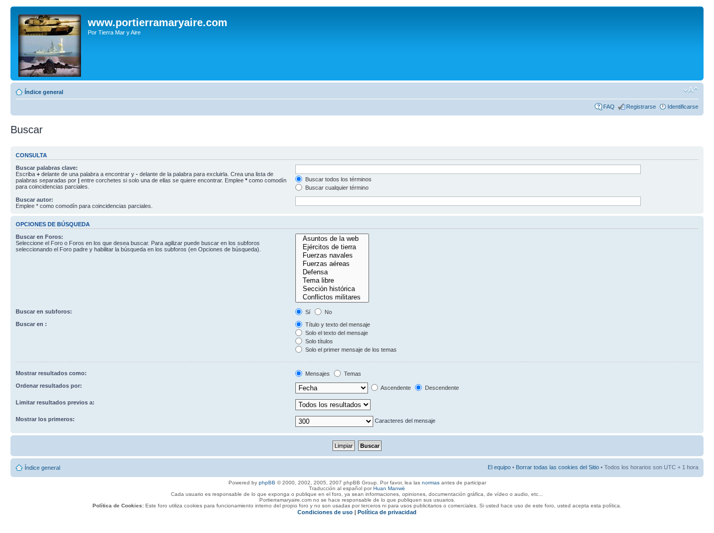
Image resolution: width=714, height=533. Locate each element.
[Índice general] (50, 43)
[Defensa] (331, 272)
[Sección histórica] (331, 289)
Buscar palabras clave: (47, 168)
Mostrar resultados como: (51, 373)
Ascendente (395, 388)
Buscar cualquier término (336, 187)
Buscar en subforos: (44, 311)
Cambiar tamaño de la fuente (690, 90)
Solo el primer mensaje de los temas (350, 349)
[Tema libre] (331, 280)
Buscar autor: (34, 199)
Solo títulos (318, 341)
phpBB (267, 482)
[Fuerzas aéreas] (331, 264)
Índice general (44, 92)
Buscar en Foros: (39, 237)
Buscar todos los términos (338, 179)
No (327, 312)
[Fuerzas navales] (331, 255)
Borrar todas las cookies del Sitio (557, 467)
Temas (351, 373)
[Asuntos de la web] (331, 239)
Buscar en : (31, 324)
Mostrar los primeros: (45, 419)
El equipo (499, 467)
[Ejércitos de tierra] (331, 247)
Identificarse (682, 106)
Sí (307, 312)
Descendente (441, 388)
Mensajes (317, 373)
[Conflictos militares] (331, 297)
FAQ (609, 106)
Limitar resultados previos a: (55, 402)
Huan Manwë (389, 488)
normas (431, 482)
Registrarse (641, 106)
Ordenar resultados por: (49, 386)
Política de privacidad (387, 512)
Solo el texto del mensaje (336, 333)
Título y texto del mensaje (337, 324)
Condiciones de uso (325, 512)
